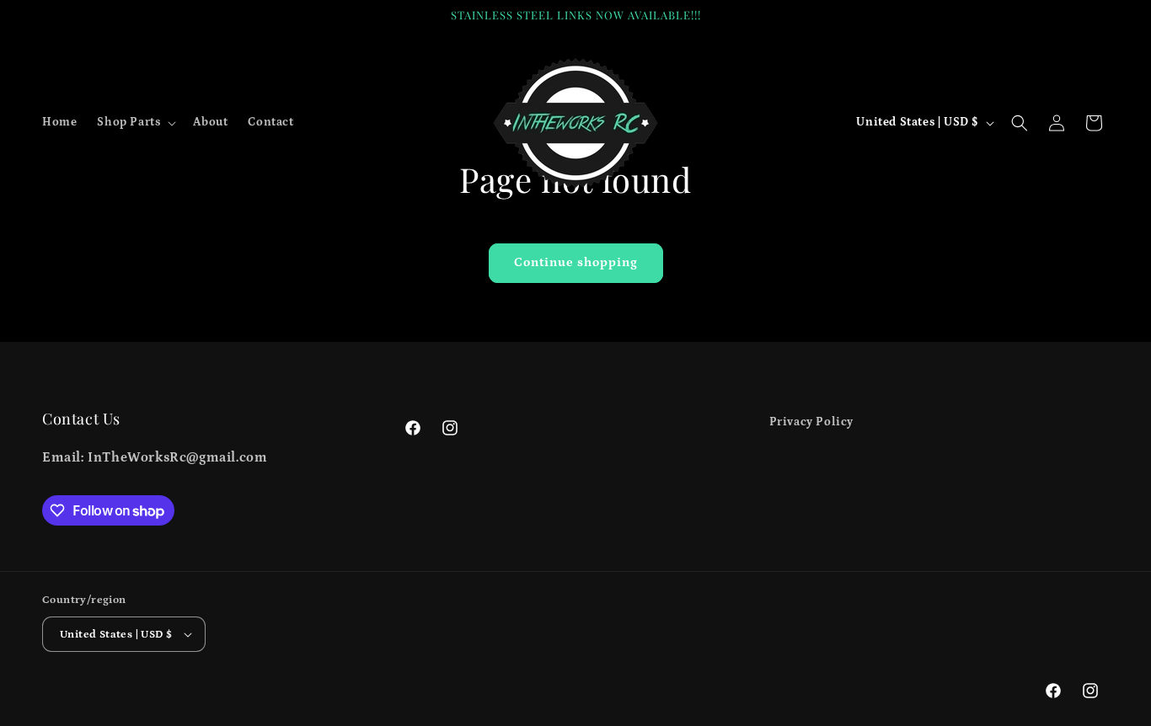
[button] (135, 122)
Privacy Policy (811, 422)
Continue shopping (576, 262)
